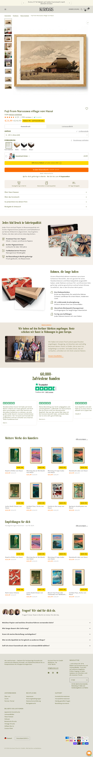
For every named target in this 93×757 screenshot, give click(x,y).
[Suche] (81, 9)
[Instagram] (54, 673)
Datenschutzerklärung (33, 701)
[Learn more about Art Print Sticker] (29, 156)
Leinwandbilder (9, 714)
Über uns (7, 696)
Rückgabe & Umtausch (13, 207)
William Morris (9, 726)
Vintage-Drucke (10, 724)
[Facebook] (50, 673)
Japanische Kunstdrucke (12, 712)
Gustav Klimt (9, 728)
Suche (6, 699)
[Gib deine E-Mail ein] (86, 680)
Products (15, 15)
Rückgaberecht (31, 703)
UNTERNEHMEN (10, 693)
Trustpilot (38, 117)
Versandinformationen (62, 699)
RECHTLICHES (31, 693)
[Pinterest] (59, 673)
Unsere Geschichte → (55, 356)
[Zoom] (88, 22)
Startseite (8, 15)
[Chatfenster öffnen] (89, 753)
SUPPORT (58, 693)
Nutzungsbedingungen (33, 699)
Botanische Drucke (11, 721)
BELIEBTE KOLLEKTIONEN (14, 708)
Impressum (29, 696)
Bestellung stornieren (62, 703)
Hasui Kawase (24, 15)
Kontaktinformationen (62, 696)
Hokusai (7, 719)
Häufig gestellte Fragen (62, 701)
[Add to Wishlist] (86, 108)
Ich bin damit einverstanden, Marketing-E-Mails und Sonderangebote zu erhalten (79, 686)
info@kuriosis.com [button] (53, 668)
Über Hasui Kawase (12, 192)
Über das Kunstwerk (12, 197)
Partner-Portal (9, 701)
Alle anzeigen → (82, 439)
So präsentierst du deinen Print (16, 202)
